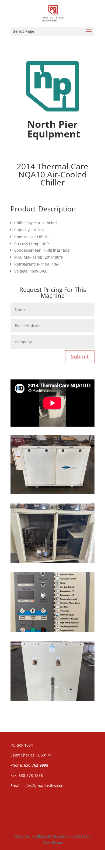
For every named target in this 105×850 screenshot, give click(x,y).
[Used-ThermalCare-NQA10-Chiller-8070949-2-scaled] (52, 630)
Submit (80, 356)
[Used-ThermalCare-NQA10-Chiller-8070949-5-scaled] (52, 561)
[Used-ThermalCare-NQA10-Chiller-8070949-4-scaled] (52, 699)
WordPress (53, 842)
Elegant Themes (51, 836)
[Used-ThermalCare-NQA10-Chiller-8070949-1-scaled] (52, 492)
